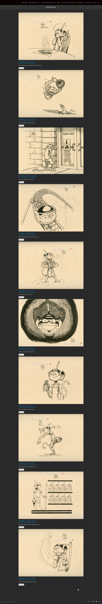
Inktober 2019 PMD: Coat (26, 291)
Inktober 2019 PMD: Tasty (27, 406)
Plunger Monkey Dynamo (27, 63)
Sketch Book (34, 63)
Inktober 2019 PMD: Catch (27, 119)
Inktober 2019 (21, 63)
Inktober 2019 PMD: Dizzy (27, 463)
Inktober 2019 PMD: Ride (26, 233)
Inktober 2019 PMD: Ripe (26, 62)
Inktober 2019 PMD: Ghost (27, 578)
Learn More (21, 68)
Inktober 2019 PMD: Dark (27, 348)
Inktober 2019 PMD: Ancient (28, 521)
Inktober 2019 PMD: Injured (27, 176)
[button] (98, 2)
